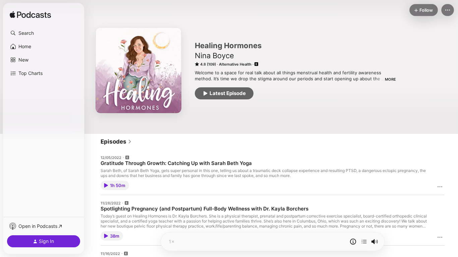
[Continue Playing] (364, 241)
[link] (116, 141)
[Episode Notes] (353, 241)
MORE (390, 79)
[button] (43, 33)
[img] (30, 15)
